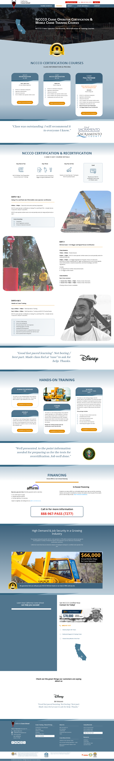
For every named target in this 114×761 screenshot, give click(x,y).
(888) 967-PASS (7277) (86, 2)
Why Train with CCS (64, 727)
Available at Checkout (25, 404)
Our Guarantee (63, 729)
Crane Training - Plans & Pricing (43, 725)
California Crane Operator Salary (66, 740)
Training (59, 6)
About (70, 6)
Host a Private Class (39, 733)
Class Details (38, 729)
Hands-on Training (39, 730)
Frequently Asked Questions (65, 732)
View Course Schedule (25, 102)
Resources (86, 737)
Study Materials (83, 6)
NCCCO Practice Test (88, 730)
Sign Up (96, 2)
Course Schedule (46, 6)
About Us (62, 725)
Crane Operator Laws (88, 743)
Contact (97, 6)
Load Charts (86, 741)
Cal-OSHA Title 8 (87, 744)
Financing (37, 732)
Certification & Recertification (41, 727)
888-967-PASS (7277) (57, 513)
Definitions (86, 740)
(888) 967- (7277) (18, 731)
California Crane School (17, 759)
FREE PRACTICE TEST (89, 732)
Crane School (25, 2)
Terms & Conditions (36, 759)
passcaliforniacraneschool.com (20, 732)
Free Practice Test (71, 2)
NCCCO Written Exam (88, 729)
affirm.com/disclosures (35, 501)
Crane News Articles (65, 738)
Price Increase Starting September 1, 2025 (68, 742)
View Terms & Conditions (80, 494)
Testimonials (62, 730)
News (61, 733)
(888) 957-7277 (66, 625)
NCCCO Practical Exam (88, 727)
